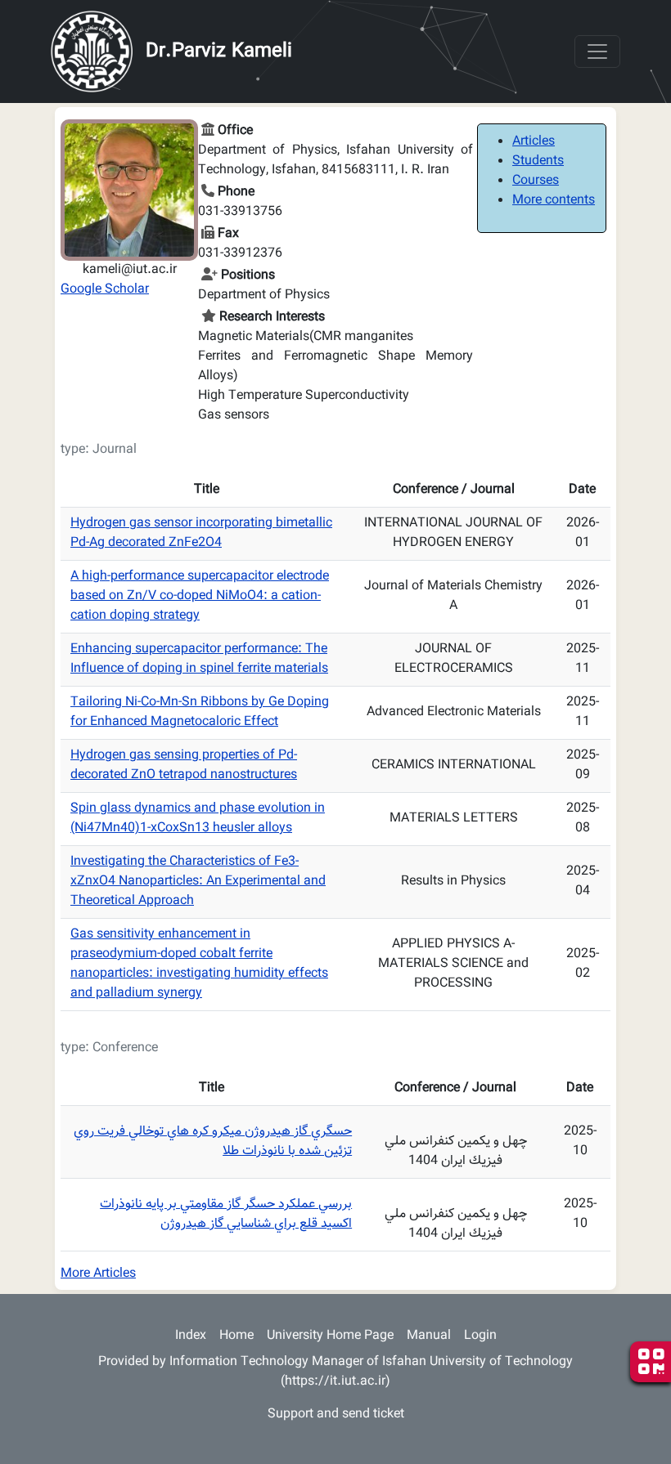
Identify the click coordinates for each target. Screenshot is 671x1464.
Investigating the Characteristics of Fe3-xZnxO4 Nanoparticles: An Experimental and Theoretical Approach (198, 881)
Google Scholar (105, 290)
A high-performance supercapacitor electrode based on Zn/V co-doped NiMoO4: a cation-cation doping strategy (199, 596)
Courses (535, 181)
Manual (429, 1336)
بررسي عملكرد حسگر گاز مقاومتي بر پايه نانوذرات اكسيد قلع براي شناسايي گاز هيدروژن (226, 1214)
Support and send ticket (336, 1414)
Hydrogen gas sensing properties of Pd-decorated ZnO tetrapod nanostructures (183, 765)
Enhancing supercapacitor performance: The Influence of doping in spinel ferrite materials (199, 659)
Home (236, 1336)
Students (538, 161)
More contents (553, 200)
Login (480, 1336)
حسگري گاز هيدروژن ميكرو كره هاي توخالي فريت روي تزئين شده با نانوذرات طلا (213, 1142)
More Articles (98, 1274)
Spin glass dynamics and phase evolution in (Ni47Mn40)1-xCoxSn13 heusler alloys (197, 819)
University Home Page (330, 1336)
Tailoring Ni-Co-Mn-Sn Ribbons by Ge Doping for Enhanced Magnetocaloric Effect (199, 712)
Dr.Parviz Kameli (219, 51)
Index (190, 1336)
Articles (533, 142)
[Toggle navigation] (597, 51)
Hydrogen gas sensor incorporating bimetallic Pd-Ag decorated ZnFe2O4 (201, 533)
